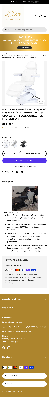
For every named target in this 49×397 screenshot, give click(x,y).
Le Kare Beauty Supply (15, 391)
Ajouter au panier (33, 153)
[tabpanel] (24, 219)
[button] (40, 15)
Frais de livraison (8, 128)
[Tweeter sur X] (12, 172)
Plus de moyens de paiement (24, 166)
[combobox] (24, 29)
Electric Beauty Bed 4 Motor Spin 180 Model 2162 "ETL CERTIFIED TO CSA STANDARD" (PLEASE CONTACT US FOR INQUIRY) (24, 57)
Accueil (4, 54)
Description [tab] (7, 181)
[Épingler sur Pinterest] (21, 172)
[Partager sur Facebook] (17, 172)
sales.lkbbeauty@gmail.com (19, 331)
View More (24, 48)
